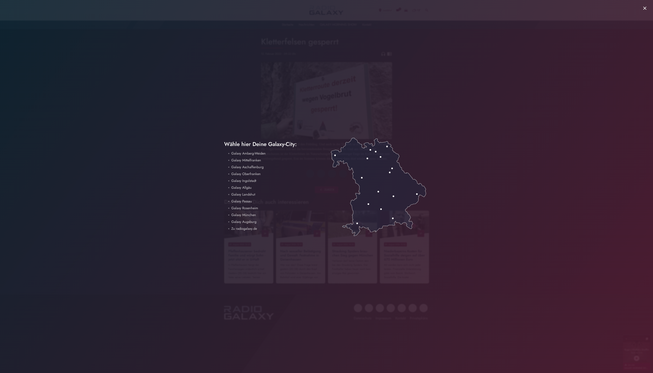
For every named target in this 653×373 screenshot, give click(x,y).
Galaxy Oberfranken (246, 173)
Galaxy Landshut (243, 194)
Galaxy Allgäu (241, 187)
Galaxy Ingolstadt (243, 180)
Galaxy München (243, 214)
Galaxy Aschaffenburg (247, 167)
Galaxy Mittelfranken (246, 160)
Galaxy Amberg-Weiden (248, 153)
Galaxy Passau (241, 201)
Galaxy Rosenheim (244, 208)
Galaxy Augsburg (243, 221)
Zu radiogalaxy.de (244, 228)
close (645, 8)
